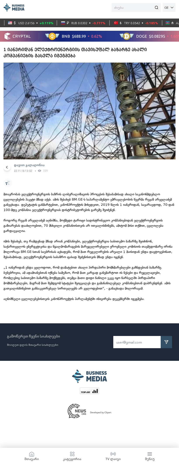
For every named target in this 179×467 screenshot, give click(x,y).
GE (166, 7)
